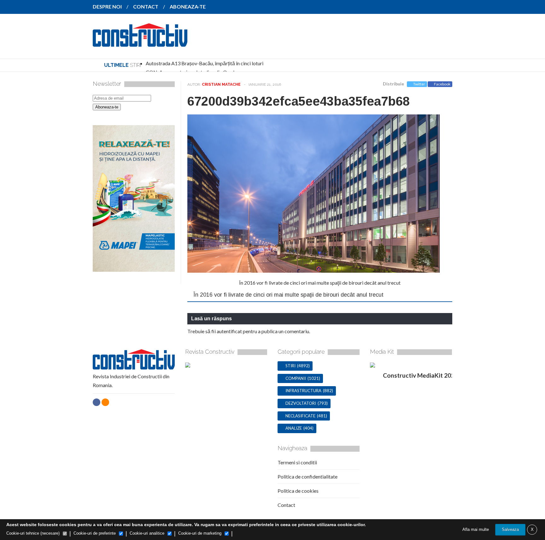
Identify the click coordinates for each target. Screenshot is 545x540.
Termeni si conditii (297, 462)
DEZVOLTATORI (300, 403)
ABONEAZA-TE (188, 6)
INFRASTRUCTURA (303, 390)
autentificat (229, 331)
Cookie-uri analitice (147, 533)
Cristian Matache (221, 84)
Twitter (419, 84)
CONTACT (145, 6)
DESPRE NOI (107, 6)
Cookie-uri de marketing (199, 533)
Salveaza (510, 529)
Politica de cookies (298, 491)
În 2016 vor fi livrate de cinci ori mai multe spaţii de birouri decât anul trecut (320, 283)
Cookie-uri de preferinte (94, 533)
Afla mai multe (475, 529)
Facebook (442, 84)
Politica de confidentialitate (307, 476)
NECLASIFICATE (300, 415)
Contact (286, 505)
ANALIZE (293, 428)
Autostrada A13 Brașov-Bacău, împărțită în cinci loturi (204, 63)
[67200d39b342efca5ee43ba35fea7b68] (313, 271)
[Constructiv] (140, 42)
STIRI (290, 365)
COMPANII (295, 378)
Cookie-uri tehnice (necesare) (33, 533)
